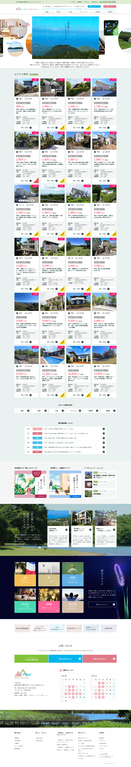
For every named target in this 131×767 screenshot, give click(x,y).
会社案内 (79, 2)
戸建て (58, 12)
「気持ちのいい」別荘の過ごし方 (86, 756)
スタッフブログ (103, 746)
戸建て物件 (17, 740)
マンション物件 (18, 746)
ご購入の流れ (39, 738)
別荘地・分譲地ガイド (62, 744)
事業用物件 (17, 748)
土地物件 (16, 743)
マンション (83, 12)
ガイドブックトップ (28, 547)
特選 (46, 12)
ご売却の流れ (39, 740)
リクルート (86, 2)
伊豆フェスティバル (83, 753)
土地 (70, 12)
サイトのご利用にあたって (106, 757)
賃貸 (110, 12)
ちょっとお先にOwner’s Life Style (85, 749)
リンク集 (80, 758)
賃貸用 (108, 410)
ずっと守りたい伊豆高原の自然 (86, 746)
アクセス (73, 2)
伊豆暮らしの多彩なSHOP (85, 740)
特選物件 (16, 738)
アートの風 (81, 743)
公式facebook (102, 743)
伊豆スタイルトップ (102, 604)
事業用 (97, 12)
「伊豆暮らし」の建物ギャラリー (65, 747)
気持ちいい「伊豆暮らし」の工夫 (65, 750)
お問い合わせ (95, 2)
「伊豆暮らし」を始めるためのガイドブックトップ (65, 741)
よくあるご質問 (103, 754)
